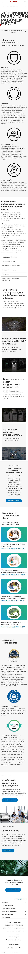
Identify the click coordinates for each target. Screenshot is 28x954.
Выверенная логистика (9, 270)
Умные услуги (6, 274)
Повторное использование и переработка (10, 279)
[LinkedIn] (12, 947)
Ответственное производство (11, 265)
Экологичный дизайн (8, 261)
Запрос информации (14, 500)
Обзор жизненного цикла (9, 257)
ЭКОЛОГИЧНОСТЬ (14, 465)
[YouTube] (19, 947)
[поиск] (2, 2)
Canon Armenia (13, 944)
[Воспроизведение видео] (14, 324)
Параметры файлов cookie (14, 940)
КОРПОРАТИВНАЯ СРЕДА (8, 826)
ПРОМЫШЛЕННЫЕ (6, 776)
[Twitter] (16, 947)
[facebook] (8, 947)
